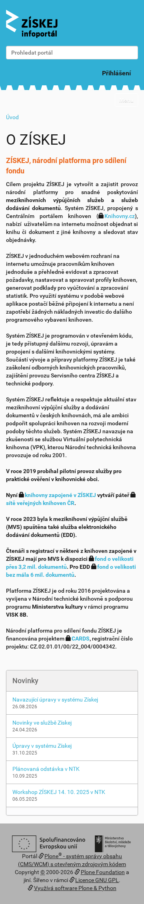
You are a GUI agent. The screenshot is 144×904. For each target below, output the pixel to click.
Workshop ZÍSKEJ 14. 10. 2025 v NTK (58, 792)
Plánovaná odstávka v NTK (46, 769)
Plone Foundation (103, 872)
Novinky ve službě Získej (42, 722)
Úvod (12, 117)
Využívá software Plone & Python (75, 888)
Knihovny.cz (119, 216)
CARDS (81, 638)
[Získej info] (32, 24)
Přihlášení (116, 73)
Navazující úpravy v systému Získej (55, 699)
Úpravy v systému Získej (42, 746)
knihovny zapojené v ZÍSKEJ (60, 495)
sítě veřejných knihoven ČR (40, 503)
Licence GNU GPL (97, 880)
